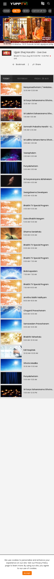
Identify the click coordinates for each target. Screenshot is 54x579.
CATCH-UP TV (39, 11)
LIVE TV (16, 11)
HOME (6, 11)
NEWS (26, 11)
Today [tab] (6, 78)
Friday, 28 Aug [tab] (41, 78)
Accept (27, 573)
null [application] (18, 45)
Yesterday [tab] (22, 78)
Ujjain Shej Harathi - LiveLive (30, 52)
